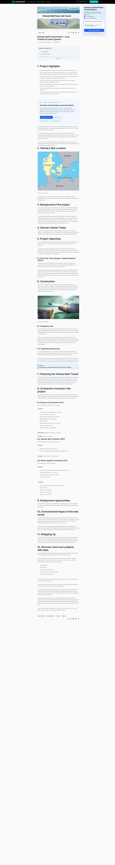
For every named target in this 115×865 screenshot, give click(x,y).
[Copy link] (36, 65)
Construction (41, 616)
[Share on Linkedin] (73, 33)
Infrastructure (50, 616)
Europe (63, 616)
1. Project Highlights (44, 51)
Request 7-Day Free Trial (94, 30)
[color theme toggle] (102, 2)
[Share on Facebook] (71, 33)
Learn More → (57, 117)
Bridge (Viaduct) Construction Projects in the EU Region (64, 560)
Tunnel (58, 616)
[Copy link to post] (78, 33)
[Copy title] (78, 38)
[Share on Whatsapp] (76, 33)
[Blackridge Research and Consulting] (18, 2)
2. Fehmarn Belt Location (45, 54)
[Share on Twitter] (68, 33)
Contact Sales (94, 2)
